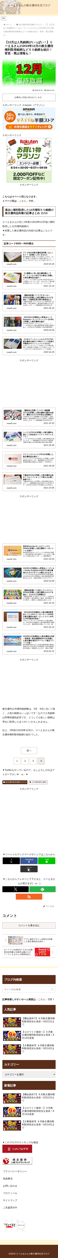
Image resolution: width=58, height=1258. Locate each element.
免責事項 (7, 1178)
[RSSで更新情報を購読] (29, 897)
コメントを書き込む (29, 925)
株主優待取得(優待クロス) (16, 782)
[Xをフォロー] (15, 889)
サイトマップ (10, 1200)
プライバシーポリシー (15, 1171)
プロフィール (10, 1193)
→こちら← (23, 201)
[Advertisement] (29, 383)
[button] (29, 869)
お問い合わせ (10, 1186)
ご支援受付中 (10, 1207)
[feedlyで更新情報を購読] (42, 889)
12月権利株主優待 (39, 782)
